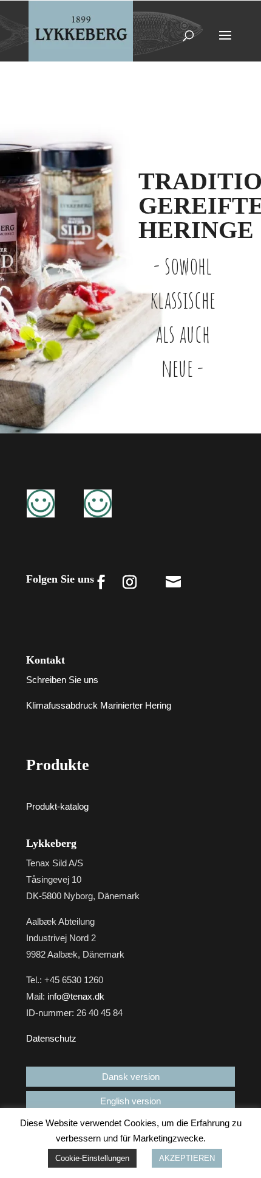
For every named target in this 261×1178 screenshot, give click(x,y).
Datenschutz (51, 1038)
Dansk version (131, 1076)
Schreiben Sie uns (62, 680)
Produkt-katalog (57, 806)
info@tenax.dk (75, 996)
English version (130, 1101)
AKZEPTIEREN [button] (187, 1158)
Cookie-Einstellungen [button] (92, 1158)
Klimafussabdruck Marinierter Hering (98, 705)
